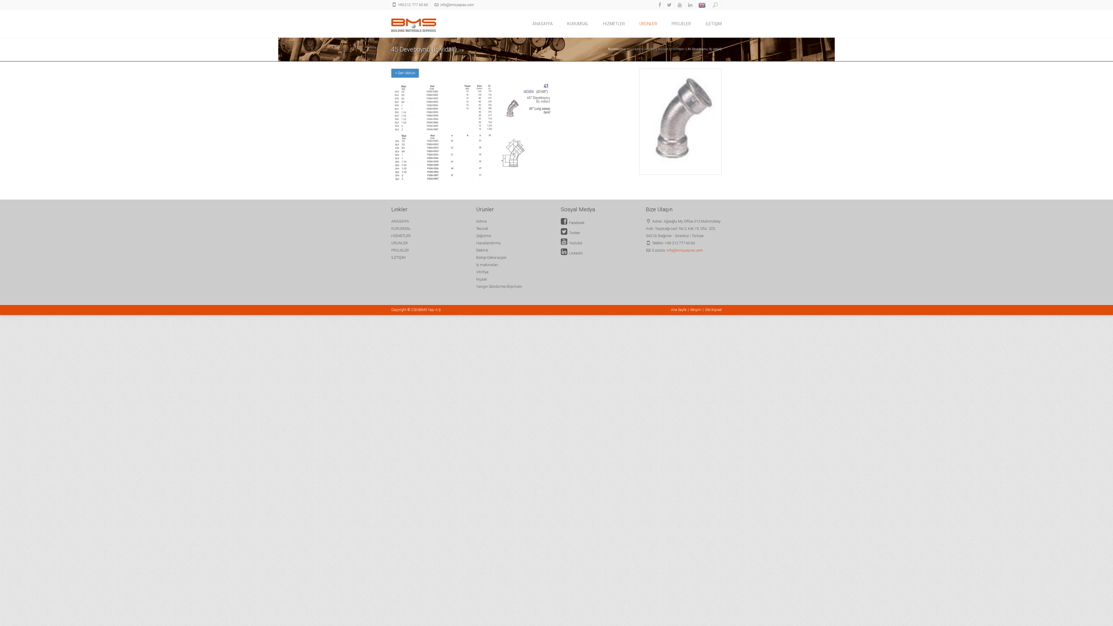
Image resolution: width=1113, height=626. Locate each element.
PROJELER (681, 23)
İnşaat (481, 279)
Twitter (573, 233)
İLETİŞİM (713, 23)
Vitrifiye (482, 272)
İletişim (695, 310)
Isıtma (481, 221)
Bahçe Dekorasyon (491, 257)
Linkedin (575, 253)
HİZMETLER (614, 23)
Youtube (574, 243)
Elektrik (482, 250)
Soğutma (483, 236)
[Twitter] (669, 5)
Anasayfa (634, 49)
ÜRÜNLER (648, 23)
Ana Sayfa (678, 310)
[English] (702, 5)
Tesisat (663, 49)
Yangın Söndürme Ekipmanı (499, 286)
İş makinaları (487, 265)
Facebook (576, 223)
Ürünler (649, 49)
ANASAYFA (542, 23)
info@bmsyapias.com (685, 250)
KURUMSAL (577, 23)
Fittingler (678, 49)
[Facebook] (660, 5)
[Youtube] (680, 5)
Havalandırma (488, 243)
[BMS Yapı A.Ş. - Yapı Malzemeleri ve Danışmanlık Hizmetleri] (413, 25)
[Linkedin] (690, 5)
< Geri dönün (405, 73)
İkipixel (716, 310)
